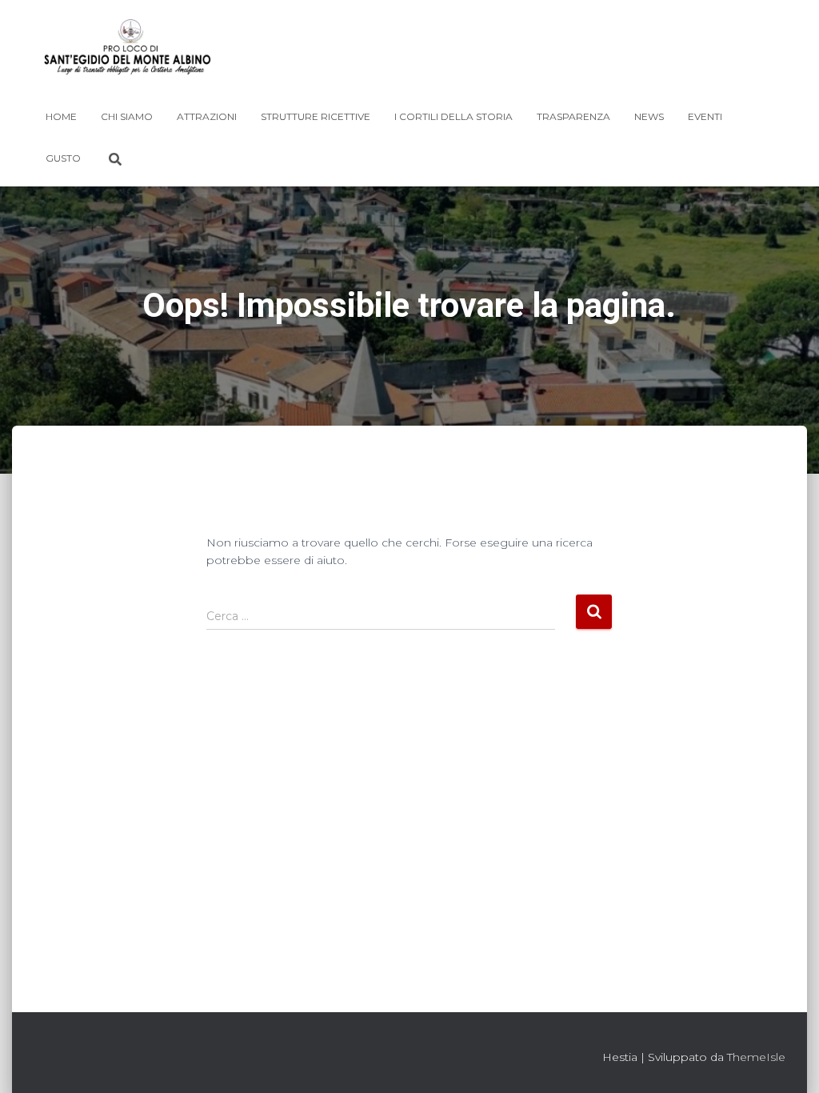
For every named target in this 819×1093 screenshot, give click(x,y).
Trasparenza (573, 116)
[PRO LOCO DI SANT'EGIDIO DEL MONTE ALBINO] (128, 51)
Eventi (705, 116)
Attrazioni (207, 116)
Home (61, 116)
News (649, 116)
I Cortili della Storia (453, 116)
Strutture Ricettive (315, 116)
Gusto (63, 158)
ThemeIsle (756, 1057)
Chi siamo (127, 116)
